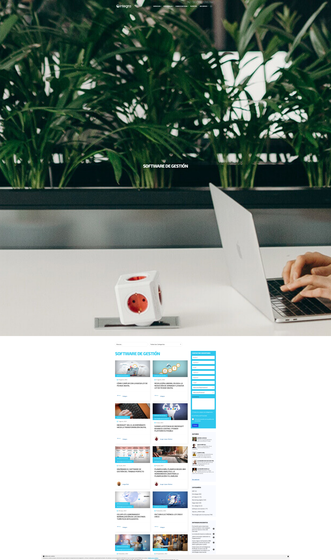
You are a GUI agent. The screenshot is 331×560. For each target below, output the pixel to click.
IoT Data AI (157, 458)
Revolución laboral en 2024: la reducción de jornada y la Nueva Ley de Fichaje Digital (169, 385)
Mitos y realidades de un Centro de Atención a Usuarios (202, 448)
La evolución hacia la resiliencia (201, 534)
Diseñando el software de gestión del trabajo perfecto (130, 470)
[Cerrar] (288, 556)
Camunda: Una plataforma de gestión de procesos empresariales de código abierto (202, 456)
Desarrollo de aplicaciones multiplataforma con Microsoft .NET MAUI (202, 464)
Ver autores (195, 479)
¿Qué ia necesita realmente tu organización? (201, 537)
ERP (193, 491)
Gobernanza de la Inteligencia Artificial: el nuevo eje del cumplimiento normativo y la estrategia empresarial (201, 549)
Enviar (195, 425)
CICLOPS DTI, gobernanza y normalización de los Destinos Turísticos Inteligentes (131, 516)
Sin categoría (196, 506)
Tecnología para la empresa (161, 418)
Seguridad (195, 503)
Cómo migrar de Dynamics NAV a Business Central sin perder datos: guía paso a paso (201, 542)
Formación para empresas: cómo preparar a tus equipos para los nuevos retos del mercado (201, 528)
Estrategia (195, 494)
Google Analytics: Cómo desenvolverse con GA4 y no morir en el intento (203, 472)
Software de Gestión (122, 375)
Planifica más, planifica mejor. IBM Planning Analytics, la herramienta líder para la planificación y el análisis (170, 472)
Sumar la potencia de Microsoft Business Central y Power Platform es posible (169, 428)
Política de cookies (153, 558)
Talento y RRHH (197, 511)
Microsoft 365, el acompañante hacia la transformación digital (131, 426)
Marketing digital (197, 500)
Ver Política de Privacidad (200, 415)
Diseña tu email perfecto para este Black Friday (204, 440)
